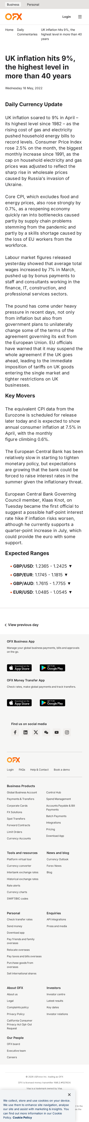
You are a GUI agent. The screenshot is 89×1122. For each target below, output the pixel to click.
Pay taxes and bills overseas (24, 956)
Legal (10, 1000)
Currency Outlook (57, 859)
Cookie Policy (22, 1117)
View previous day (22, 625)
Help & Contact (39, 769)
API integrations (56, 919)
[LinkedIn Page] (25, 732)
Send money (14, 926)
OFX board (13, 1044)
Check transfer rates (19, 919)
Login (66, 16)
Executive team (16, 1050)
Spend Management (58, 799)
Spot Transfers (16, 818)
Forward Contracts (18, 825)
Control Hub (53, 792)
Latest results (55, 1000)
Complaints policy (18, 1007)
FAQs (22, 769)
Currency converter (19, 865)
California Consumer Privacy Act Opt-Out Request (19, 1024)
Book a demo (62, 769)
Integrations (53, 822)
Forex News (54, 865)
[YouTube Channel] (56, 732)
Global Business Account (22, 792)
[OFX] (13, 16)
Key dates (53, 1007)
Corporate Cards (17, 805)
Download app (15, 932)
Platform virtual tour (19, 859)
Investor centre (56, 994)
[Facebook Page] (15, 732)
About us (12, 994)
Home (9, 29)
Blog (49, 872)
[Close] (69, 1094)
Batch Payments (56, 816)
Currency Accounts (19, 838)
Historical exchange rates (22, 879)
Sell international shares (21, 973)
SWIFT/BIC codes (17, 898)
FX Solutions (14, 812)
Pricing (50, 829)
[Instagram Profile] (67, 732)
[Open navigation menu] (80, 17)
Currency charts (17, 892)
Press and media (57, 926)
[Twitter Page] (36, 732)
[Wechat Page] (46, 732)
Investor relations (57, 1014)
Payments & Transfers (20, 799)
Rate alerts (13, 885)
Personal (33, 4)
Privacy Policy (16, 1014)
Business (13, 4)
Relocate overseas (18, 949)
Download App (55, 835)
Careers (12, 1057)
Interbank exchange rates (22, 872)
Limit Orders (14, 832)
